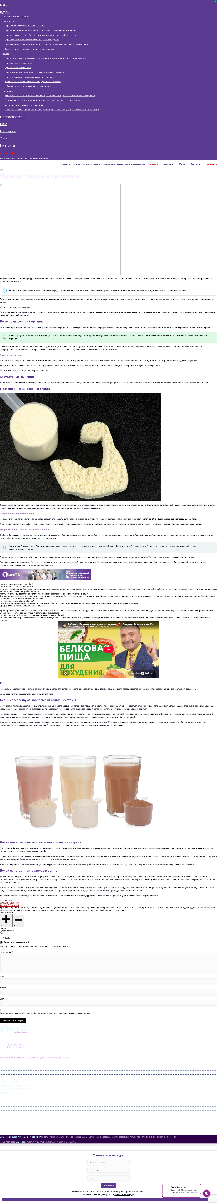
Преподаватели (12, 117)
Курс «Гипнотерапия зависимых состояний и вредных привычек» (34, 72)
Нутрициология (10, 21)
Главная (6, 5)
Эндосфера (21, 1142)
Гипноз (6, 54)
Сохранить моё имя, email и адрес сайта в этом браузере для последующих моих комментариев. (45, 1013)
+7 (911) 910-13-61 (15, 1045)
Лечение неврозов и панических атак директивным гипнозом (33, 82)
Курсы (5, 12)
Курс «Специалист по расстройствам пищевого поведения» (32, 40)
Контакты (7, 145)
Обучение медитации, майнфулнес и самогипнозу (28, 86)
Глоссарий (8, 131)
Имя (2, 976)
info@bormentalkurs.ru (24, 161)
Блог (3, 124)
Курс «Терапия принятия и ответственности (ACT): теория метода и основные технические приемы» (50, 95)
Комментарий (7, 952)
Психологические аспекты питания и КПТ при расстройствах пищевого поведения (42, 100)
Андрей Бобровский (9, 905)
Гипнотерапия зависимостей (12, 1081)
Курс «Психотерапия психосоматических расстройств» (30, 77)
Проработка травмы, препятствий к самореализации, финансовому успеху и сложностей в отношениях (52, 109)
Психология (8, 91)
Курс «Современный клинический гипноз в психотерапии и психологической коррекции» (45, 58)
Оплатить (7, 153)
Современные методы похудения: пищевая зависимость (30, 49)
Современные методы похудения (14, 1073)
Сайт (2, 999)
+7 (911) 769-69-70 (6, 161)
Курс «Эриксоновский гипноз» (18, 63)
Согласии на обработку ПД (124, 1195)
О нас (4, 138)
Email (3, 987)
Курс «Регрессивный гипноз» (18, 68)
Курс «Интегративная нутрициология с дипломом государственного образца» (40, 30)
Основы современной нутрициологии (15, 1069)
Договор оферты (35, 1137)
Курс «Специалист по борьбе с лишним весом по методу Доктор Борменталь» (40, 35)
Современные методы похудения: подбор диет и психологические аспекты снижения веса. (47, 44)
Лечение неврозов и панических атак (15, 1085)
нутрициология (7, 931)
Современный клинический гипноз (14, 1077)
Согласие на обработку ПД (12, 1137)
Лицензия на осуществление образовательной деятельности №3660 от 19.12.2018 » (35, 1058)
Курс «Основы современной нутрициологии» (25, 26)
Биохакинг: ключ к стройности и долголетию (25, 105)
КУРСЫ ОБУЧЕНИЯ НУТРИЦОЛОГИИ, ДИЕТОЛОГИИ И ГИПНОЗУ (24, 159)
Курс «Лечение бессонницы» (16, 16)
